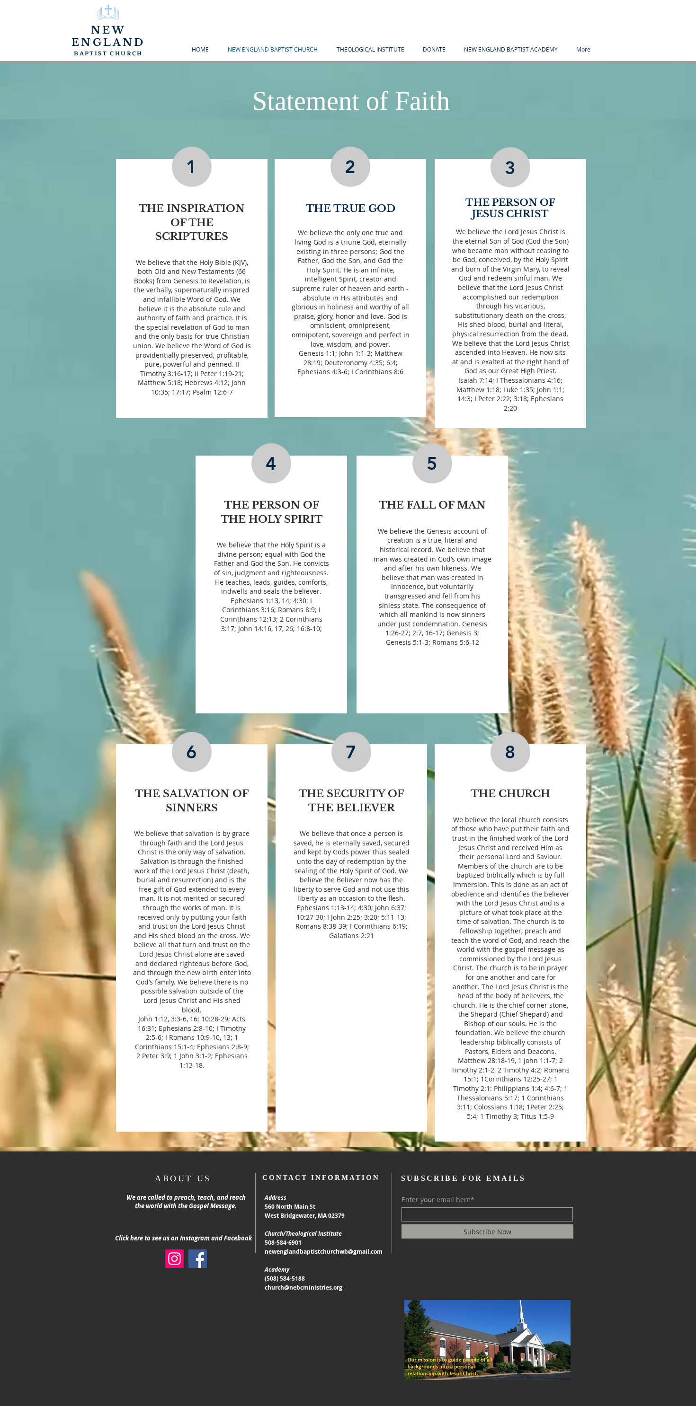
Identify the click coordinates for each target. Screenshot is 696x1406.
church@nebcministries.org (303, 1287)
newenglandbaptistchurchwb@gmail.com (324, 1252)
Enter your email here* (438, 1199)
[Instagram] (174, 1258)
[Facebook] (197, 1258)
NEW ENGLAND (108, 36)
